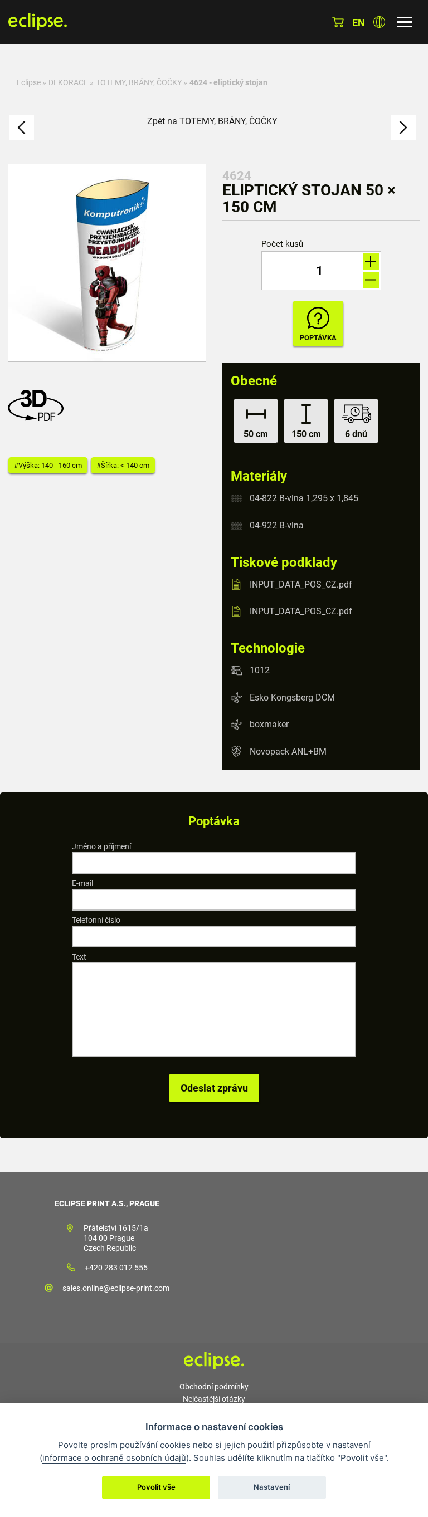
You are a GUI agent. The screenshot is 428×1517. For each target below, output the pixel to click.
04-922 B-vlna (277, 525)
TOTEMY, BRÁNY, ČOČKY (139, 82)
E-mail (82, 883)
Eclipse (29, 82)
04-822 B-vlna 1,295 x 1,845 (304, 498)
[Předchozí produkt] (21, 127)
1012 (260, 670)
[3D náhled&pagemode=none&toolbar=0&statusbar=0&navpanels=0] (38, 418)
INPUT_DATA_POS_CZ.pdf (301, 584)
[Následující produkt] (403, 127)
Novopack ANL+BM (288, 751)
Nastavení (272, 1486)
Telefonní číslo (96, 920)
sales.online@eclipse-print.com (115, 1288)
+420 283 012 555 (116, 1267)
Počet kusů (282, 244)
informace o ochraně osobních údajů (114, 1457)
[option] (107, 263)
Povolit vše (156, 1486)
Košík (338, 22)
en (358, 22)
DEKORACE (68, 82)
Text (79, 957)
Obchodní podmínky (214, 1386)
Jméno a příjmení (101, 846)
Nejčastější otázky (214, 1398)
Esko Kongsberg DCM (292, 697)
